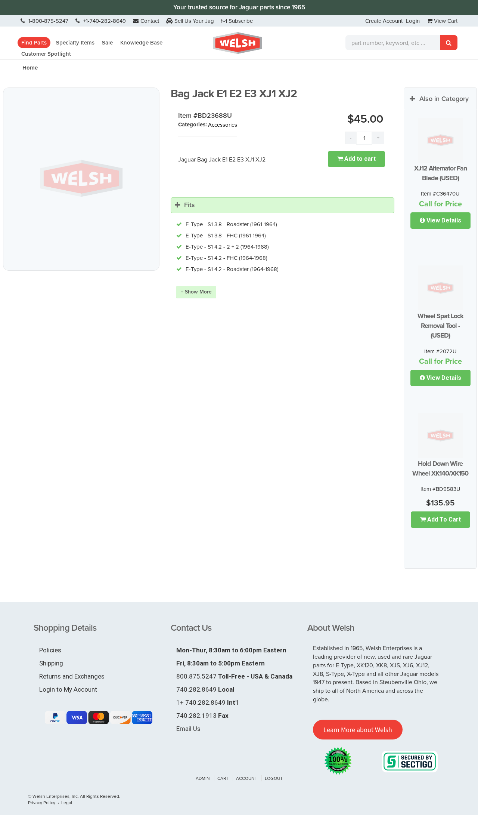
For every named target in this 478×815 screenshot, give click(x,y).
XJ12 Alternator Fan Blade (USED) (440, 173)
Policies (50, 650)
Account (246, 778)
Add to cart (359, 158)
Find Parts (34, 43)
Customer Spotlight (46, 54)
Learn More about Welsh (357, 729)
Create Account (384, 21)
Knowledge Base (141, 43)
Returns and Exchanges (72, 676)
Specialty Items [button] (75, 43)
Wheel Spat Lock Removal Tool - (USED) (440, 326)
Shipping (51, 663)
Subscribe (241, 21)
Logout (274, 778)
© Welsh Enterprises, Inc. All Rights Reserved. (74, 796)
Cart (223, 778)
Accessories (222, 125)
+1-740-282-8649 (104, 21)
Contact (149, 21)
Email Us (188, 728)
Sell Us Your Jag (194, 21)
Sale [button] (107, 43)
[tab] (282, 205)
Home (30, 68)
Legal (66, 802)
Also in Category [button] (444, 99)
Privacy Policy (41, 802)
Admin (203, 778)
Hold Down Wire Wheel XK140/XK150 (440, 468)
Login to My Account (68, 689)
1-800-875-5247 (47, 21)
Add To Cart (443, 519)
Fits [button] (189, 205)
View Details (443, 220)
